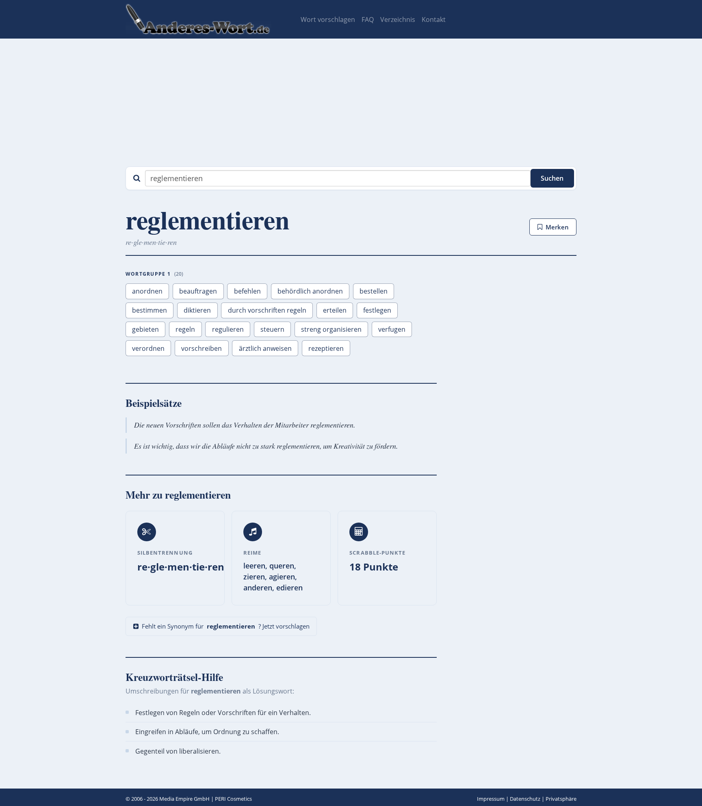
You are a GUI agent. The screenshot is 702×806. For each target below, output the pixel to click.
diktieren (197, 310)
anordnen (147, 291)
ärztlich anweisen (265, 348)
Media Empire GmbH (184, 798)
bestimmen (149, 310)
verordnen (148, 348)
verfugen (391, 329)
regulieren (228, 329)
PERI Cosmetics (233, 798)
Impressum (491, 798)
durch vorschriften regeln (267, 310)
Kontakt (434, 19)
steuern (272, 329)
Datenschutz (525, 798)
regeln (185, 329)
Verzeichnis (397, 19)
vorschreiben (201, 348)
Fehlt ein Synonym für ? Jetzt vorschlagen (226, 626)
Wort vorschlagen (328, 19)
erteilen (335, 310)
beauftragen (198, 291)
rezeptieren (326, 348)
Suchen (552, 178)
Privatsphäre (561, 798)
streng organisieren (331, 329)
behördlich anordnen (310, 291)
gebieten (145, 329)
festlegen (377, 310)
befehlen (247, 291)
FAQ (368, 19)
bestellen (374, 291)
